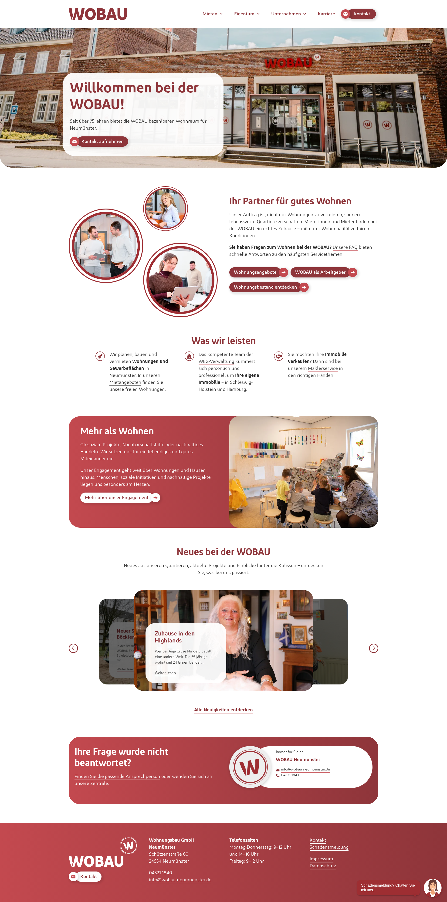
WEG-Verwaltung (216, 361)
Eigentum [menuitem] (244, 14)
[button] (73, 648)
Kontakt (318, 840)
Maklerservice (323, 368)
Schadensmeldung (329, 847)
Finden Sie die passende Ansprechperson (117, 777)
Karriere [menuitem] (326, 14)
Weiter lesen (126, 669)
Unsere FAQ (345, 247)
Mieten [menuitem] (210, 14)
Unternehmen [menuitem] (286, 14)
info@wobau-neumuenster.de (305, 769)
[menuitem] (359, 14)
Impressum (321, 859)
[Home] (98, 14)
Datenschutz (323, 866)
